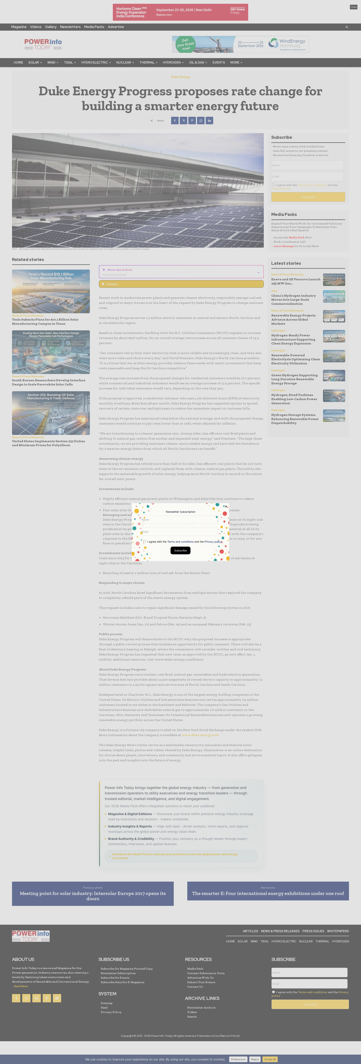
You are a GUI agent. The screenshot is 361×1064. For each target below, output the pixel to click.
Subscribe (180, 550)
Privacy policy (213, 541)
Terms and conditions (180, 541)
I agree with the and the (184, 541)
